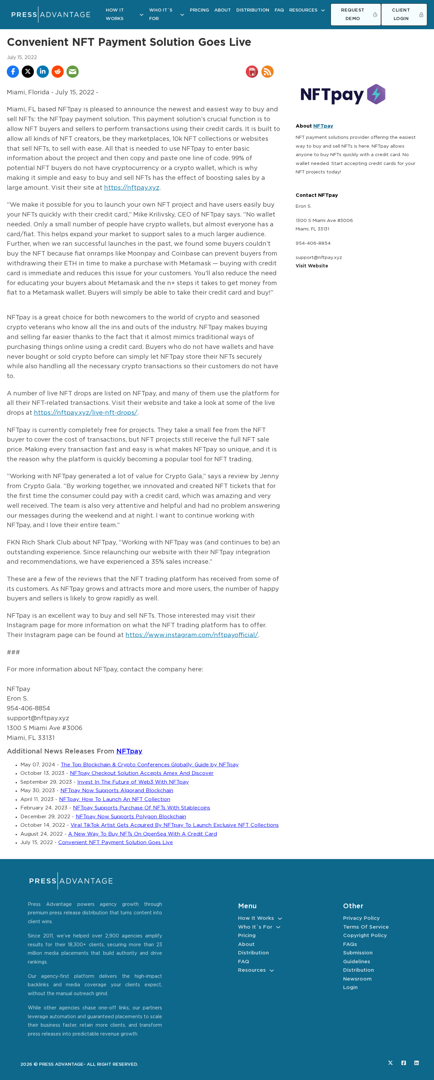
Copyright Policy (365, 935)
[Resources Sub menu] (323, 10)
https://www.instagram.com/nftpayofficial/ (191, 635)
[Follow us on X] (390, 1062)
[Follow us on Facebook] (403, 1062)
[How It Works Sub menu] (141, 15)
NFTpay (129, 752)
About (222, 10)
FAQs (350, 944)
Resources (303, 10)
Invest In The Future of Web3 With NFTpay (133, 782)
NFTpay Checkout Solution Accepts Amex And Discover (142, 773)
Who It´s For (160, 14)
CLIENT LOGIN (401, 14)
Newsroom (357, 979)
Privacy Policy (361, 918)
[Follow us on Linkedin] (416, 1062)
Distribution (252, 10)
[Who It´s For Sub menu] (182, 15)
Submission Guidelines (358, 957)
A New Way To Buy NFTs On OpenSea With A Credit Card (142, 834)
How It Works (115, 14)
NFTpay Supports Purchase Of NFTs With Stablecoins (141, 808)
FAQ (279, 10)
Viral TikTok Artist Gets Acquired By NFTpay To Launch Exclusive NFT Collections (175, 825)
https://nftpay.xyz (131, 188)
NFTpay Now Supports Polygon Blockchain (131, 817)
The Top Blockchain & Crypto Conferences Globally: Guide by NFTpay (150, 765)
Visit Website (312, 266)
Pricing (199, 10)
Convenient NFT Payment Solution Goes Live (115, 842)
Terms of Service (366, 927)
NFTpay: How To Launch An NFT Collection (114, 799)
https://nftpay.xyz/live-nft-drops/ (85, 413)
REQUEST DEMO (352, 14)
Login (350, 987)
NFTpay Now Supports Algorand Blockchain (116, 790)
